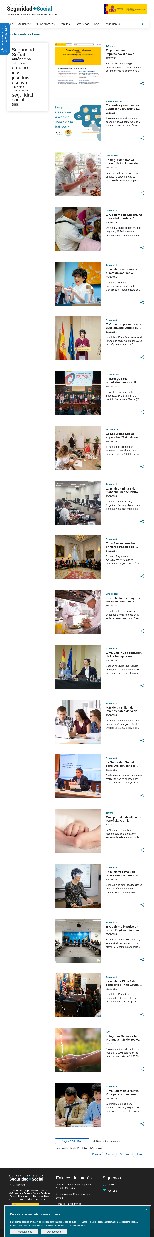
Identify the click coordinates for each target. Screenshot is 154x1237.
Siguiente (124, 1154)
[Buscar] (143, 24)
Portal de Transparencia (69, 1204)
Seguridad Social (23, 52)
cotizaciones (20, 63)
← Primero (95, 1154)
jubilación (18, 86)
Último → (140, 1154)
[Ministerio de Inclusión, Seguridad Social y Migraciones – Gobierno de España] (125, 9)
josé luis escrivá (20, 80)
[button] (142, 83)
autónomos (21, 59)
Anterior (110, 1154)
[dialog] (77, 1221)
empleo (20, 67)
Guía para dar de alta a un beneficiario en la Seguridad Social (123, 820)
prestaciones (20, 90)
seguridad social (22, 97)
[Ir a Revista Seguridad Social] (35, 8)
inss (16, 72)
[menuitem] (10, 24)
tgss (15, 104)
